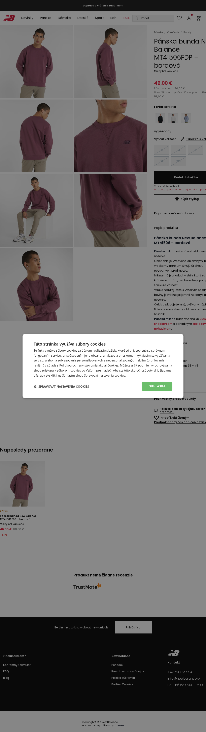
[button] (61, 386)
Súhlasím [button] (157, 386)
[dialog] (103, 366)
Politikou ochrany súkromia (78, 365)
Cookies (112, 365)
